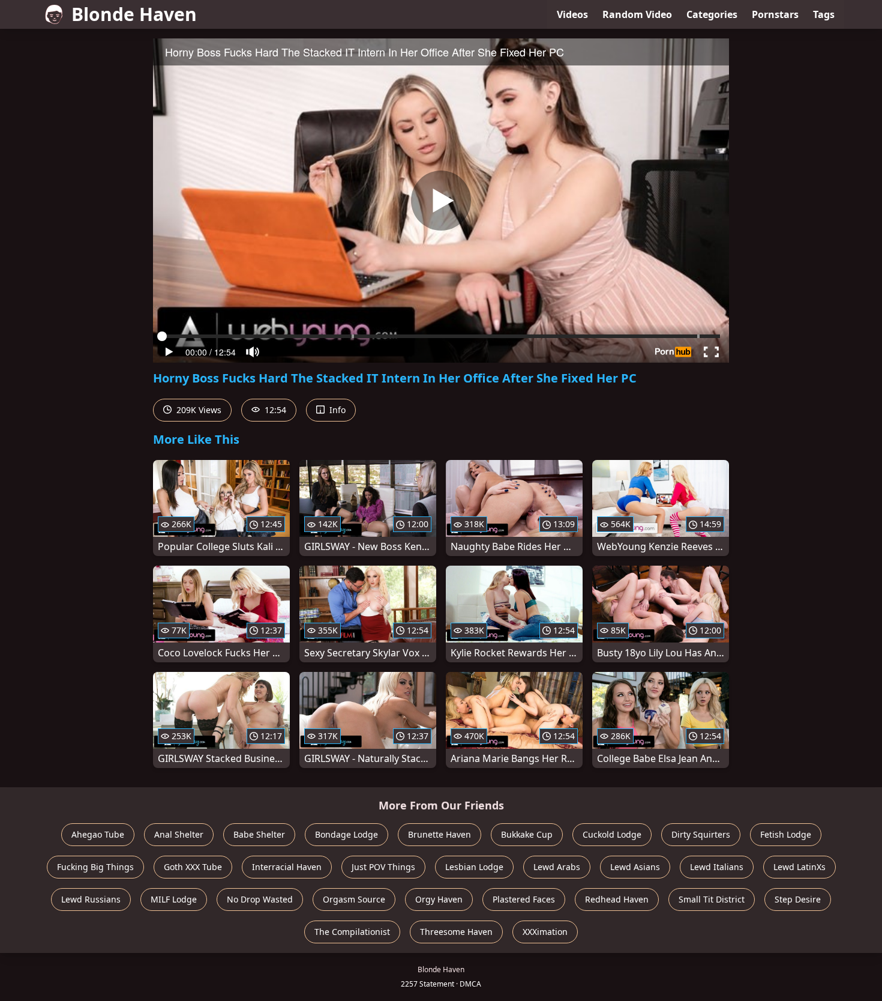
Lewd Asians (635, 866)
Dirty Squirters (700, 834)
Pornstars (775, 14)
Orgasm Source (354, 899)
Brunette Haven (439, 834)
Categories (711, 14)
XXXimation (545, 931)
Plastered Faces (524, 899)
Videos (572, 14)
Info (336, 410)
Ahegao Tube (97, 834)
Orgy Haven (439, 899)
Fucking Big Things (95, 866)
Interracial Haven (287, 866)
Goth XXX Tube (193, 866)
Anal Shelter (178, 834)
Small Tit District (712, 899)
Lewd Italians (716, 866)
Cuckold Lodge (612, 834)
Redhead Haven (617, 899)
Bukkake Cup (527, 834)
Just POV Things (383, 866)
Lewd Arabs (556, 866)
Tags (824, 14)
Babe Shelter (259, 834)
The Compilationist (352, 931)
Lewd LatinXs (799, 866)
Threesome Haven (456, 931)
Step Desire (798, 899)
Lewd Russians (91, 899)
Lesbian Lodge (474, 866)
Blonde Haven (134, 14)
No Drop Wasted (260, 899)
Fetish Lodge (785, 834)
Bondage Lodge (346, 834)
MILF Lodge (174, 899)
